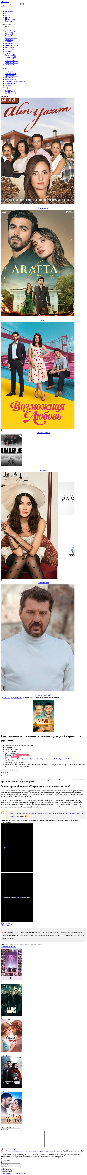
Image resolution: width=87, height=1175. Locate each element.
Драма (9, 43)
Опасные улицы (70, 813)
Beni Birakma (10, 74)
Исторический (11, 45)
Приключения (11, 38)
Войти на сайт (6, 1171)
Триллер (9, 40)
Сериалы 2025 (11, 63)
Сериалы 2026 (11, 65)
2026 (6, 15)
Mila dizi (9, 87)
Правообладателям (46, 1151)
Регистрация (5, 1173)
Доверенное (42, 813)
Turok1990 (10, 83)
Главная (10, 11)
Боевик (9, 49)
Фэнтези (9, 42)
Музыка (8, 36)
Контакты (9, 1151)
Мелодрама (10, 30)
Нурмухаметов (11, 79)
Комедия (9, 53)
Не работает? (7, 925)
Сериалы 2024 (11, 61)
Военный (9, 51)
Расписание (11, 19)
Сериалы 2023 (11, 59)
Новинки (8, 21)
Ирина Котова (11, 76)
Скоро (9, 17)
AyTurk (8, 89)
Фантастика (10, 57)
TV (5, 2)
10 (18, 770)
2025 (6, 13)
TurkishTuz (10, 91)
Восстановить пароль (17, 1173)
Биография (10, 32)
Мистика (9, 34)
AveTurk (9, 77)
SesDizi (9, 72)
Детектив (9, 47)
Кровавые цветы (53, 813)
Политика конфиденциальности (26, 1151)
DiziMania (10, 85)
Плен (62, 813)
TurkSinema (10, 93)
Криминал (10, 55)
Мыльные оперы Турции (15, 81)
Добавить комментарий (9, 1149)
